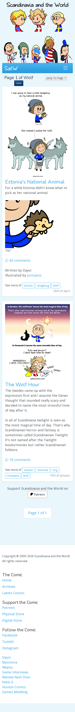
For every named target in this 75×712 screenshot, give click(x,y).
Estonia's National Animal (35, 181)
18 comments (19, 459)
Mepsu (7, 667)
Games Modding (15, 692)
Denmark (42, 470)
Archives (8, 586)
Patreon (39, 494)
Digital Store (12, 620)
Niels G (7, 682)
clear (19, 83)
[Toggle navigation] (65, 68)
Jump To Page (55, 78)
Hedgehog (43, 285)
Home (6, 580)
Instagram (10, 648)
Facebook (9, 635)
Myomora (9, 662)
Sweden (28, 470)
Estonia (28, 285)
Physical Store (13, 614)
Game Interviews (15, 672)
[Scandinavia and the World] (37, 15)
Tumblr (8, 641)
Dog (55, 470)
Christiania (13, 475)
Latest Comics (13, 593)
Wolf (56, 285)
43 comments (19, 260)
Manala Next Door (16, 677)
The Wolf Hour (22, 384)
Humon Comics (14, 687)
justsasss (34, 275)
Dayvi (6, 657)
